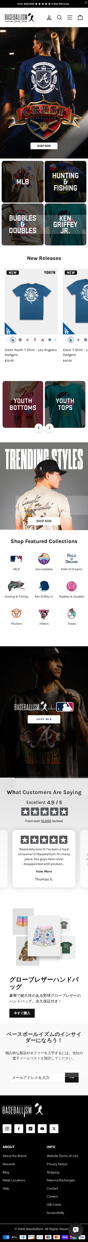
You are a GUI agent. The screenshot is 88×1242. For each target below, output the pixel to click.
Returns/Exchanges (61, 1180)
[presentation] (55, 340)
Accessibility (55, 1213)
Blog (6, 1172)
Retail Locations (14, 1180)
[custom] (7, 1128)
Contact (52, 1188)
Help (6, 1188)
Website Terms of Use (62, 1156)
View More (44, 871)
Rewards (9, 1164)
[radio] (13, 340)
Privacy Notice (57, 1164)
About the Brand (14, 1156)
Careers (52, 1196)
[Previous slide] (38, 428)
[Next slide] (49, 428)
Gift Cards (54, 1205)
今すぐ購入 (22, 1013)
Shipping (53, 1172)
